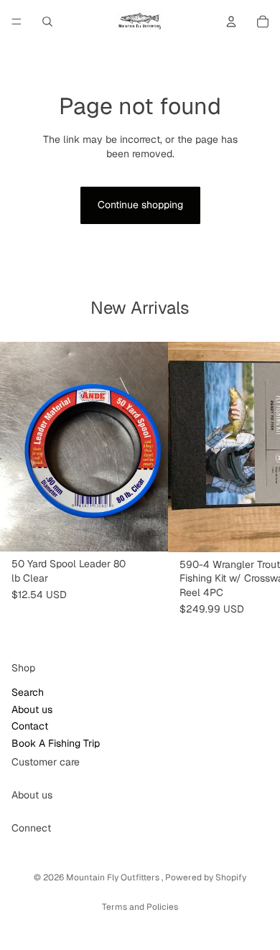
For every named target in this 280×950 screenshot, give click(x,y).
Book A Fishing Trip (55, 743)
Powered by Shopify (205, 877)
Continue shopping (140, 204)
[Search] (47, 21)
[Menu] (16, 21)
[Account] (231, 21)
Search (27, 692)
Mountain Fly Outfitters (114, 877)
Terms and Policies (140, 907)
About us (31, 709)
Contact (29, 726)
